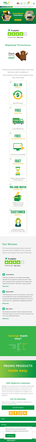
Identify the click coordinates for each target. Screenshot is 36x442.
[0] (28, 3)
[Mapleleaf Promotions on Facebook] (15, 413)
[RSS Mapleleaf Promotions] (25, 413)
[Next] (33, 15)
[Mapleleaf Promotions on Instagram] (20, 413)
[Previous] (2, 15)
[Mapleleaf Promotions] (7, 5)
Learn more (10, 436)
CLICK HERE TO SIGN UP (18, 408)
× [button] (30, 428)
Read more (6, 286)
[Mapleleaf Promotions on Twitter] (11, 413)
